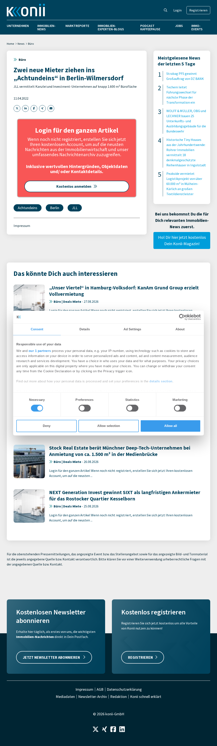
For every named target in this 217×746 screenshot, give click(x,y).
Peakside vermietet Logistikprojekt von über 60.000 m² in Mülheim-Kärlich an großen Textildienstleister (184, 183)
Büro (31, 44)
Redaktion (118, 697)
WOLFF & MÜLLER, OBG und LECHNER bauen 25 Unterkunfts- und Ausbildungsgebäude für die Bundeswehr (186, 121)
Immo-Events (197, 27)
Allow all (170, 426)
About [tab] (180, 329)
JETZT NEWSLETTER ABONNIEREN (52, 657)
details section (160, 381)
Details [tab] (84, 329)
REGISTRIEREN (140, 657)
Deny (46, 426)
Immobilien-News (46, 27)
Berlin (54, 207)
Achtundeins (27, 207)
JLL (75, 207)
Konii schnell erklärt (145, 697)
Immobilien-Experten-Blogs (111, 27)
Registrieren (198, 10)
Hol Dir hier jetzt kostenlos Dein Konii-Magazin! (182, 240)
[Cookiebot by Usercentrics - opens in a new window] (182, 317)
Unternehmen (18, 26)
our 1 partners (40, 351)
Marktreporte (77, 26)
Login (177, 10)
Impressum (22, 226)
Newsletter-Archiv (92, 697)
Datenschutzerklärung (124, 689)
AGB (100, 689)
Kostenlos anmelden (73, 186)
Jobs (179, 26)
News (21, 44)
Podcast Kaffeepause (150, 27)
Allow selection (108, 426)
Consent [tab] (37, 329)
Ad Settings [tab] (132, 329)
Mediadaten (65, 697)
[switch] (85, 408)
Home (10, 44)
